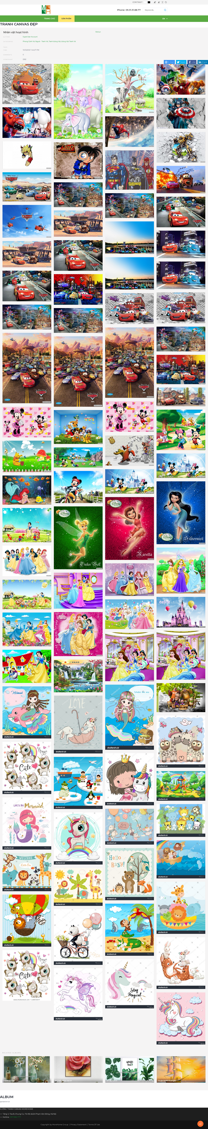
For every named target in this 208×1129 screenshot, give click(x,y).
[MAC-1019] (129, 417)
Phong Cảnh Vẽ (29, 41)
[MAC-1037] (78, 591)
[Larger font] (155, 2)
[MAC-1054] (180, 513)
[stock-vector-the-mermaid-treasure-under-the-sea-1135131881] (129, 717)
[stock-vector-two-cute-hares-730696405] (78, 725)
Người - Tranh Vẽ (41, 41)
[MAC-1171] (129, 274)
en (163, 19)
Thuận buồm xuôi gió (167, 1081)
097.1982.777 (15, 1117)
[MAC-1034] (129, 614)
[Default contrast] (145, 2)
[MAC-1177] (26, 222)
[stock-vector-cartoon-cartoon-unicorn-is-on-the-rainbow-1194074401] (78, 839)
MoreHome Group (60, 1125)
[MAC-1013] (180, 466)
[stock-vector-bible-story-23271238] (180, 860)
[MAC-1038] (129, 580)
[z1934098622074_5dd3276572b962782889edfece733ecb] (26, 84)
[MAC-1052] (78, 538)
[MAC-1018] (180, 430)
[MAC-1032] (26, 630)
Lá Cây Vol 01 (111, 1081)
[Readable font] (162, 2)
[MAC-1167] (180, 308)
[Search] (165, 10)
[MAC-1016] (129, 451)
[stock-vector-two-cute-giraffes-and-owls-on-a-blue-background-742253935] (180, 742)
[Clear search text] (163, 10)
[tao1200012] (180, 698)
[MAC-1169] (26, 286)
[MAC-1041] (180, 571)
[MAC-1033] (78, 634)
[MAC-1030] (26, 667)
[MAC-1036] (26, 595)
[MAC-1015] (26, 457)
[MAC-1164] (129, 363)
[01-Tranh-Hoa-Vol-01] (78, 1069)
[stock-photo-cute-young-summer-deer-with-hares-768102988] (180, 963)
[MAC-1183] (78, 161)
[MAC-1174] (180, 245)
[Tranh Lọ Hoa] (26, 1069)
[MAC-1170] (180, 276)
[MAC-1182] (129, 170)
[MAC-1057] (26, 490)
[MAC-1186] (129, 132)
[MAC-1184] (26, 155)
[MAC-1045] (26, 525)
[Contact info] (200, 1124)
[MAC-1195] (129, 89)
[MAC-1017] (78, 427)
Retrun (98, 32)
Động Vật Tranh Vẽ (68, 41)
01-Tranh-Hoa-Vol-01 (63, 1081)
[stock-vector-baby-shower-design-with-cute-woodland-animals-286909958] (129, 874)
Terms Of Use (94, 1125)
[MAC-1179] (78, 195)
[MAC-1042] (26, 561)
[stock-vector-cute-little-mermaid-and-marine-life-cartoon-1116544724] (26, 824)
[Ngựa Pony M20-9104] (180, 1019)
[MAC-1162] (180, 370)
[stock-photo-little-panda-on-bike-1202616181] (78, 937)
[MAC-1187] (26, 123)
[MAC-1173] (78, 256)
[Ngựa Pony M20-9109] (129, 984)
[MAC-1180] (26, 187)
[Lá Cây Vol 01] (129, 1069)
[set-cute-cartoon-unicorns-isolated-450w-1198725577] (26, 976)
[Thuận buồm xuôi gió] (181, 1069)
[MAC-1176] (78, 224)
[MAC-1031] (180, 655)
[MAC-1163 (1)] (78, 372)
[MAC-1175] (129, 238)
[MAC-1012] (78, 487)
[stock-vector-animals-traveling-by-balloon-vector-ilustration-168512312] (26, 921)
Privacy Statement (78, 1125)
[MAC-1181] (180, 180)
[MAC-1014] (78, 458)
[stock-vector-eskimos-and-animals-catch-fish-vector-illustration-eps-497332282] (78, 783)
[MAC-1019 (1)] (26, 422)
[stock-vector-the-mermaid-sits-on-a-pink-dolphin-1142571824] (26, 713)
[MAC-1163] (26, 368)
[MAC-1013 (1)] (129, 482)
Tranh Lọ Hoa (9, 1081)
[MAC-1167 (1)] (129, 309)
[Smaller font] (159, 2)
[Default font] (165, 2)
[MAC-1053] (129, 529)
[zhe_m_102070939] (78, 676)
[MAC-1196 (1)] (78, 102)
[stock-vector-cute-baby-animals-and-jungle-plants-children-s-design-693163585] (180, 821)
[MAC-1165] (78, 321)
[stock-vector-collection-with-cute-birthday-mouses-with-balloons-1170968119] (129, 827)
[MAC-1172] (26, 254)
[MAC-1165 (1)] (180, 339)
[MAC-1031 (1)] (129, 657)
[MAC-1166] (26, 317)
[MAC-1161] (180, 397)
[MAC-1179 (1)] (129, 206)
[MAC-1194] (180, 80)
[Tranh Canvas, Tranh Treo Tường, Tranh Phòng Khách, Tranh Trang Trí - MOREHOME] (46, 10)
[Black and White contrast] (149, 2)
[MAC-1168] (78, 290)
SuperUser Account (30, 37)
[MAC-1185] (180, 147)
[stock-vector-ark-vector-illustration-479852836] (180, 908)
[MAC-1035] (180, 612)
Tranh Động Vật (55, 41)
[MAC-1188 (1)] (180, 113)
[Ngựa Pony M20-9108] (78, 995)
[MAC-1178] (180, 212)
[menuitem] (49, 18)
